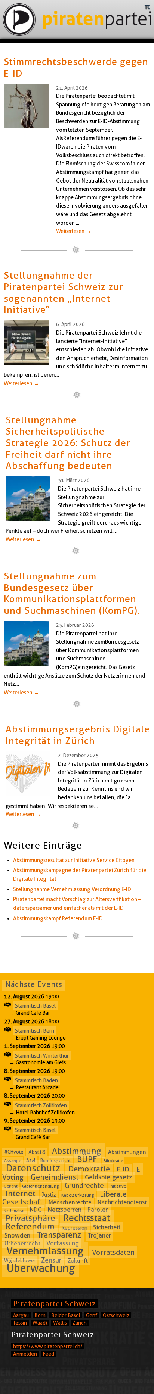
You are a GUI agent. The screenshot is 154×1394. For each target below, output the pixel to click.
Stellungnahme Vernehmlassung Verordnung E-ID (72, 889)
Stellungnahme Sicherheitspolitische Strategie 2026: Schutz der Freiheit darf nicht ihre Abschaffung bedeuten (68, 442)
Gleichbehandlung (40, 1186)
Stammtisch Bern (34, 1031)
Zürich (80, 1323)
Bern (40, 1315)
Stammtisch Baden (36, 1080)
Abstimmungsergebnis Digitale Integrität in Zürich (78, 735)
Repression (74, 1227)
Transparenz (59, 1234)
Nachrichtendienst (122, 1202)
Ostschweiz (116, 1315)
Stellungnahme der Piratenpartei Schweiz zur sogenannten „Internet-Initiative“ (63, 292)
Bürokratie (113, 1160)
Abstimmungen (127, 1152)
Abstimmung (76, 1151)
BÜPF (87, 1159)
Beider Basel (65, 1315)
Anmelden (25, 1354)
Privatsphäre (30, 1218)
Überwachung (41, 1268)
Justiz (49, 1194)
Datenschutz (33, 1168)
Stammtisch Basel (35, 1006)
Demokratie (89, 1168)
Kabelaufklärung (77, 1195)
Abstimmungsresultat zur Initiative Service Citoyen (74, 860)
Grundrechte (84, 1185)
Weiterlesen (73, 231)
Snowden (17, 1235)
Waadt (40, 1323)
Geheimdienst (54, 1177)
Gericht (11, 1186)
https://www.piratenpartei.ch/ (48, 1346)
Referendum (30, 1226)
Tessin (20, 1323)
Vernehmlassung (45, 1250)
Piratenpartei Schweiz (54, 1303)
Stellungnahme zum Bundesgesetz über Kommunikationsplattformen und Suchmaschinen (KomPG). (72, 593)
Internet (21, 1193)
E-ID (123, 1169)
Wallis (60, 1323)
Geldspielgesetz (108, 1177)
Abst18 (37, 1152)
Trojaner (99, 1235)
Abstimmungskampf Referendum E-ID (58, 918)
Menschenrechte (70, 1202)
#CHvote (13, 1152)
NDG (36, 1209)
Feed (48, 1354)
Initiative (118, 1186)
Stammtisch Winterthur (42, 1055)
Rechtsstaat (87, 1217)
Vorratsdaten (113, 1252)
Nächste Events (33, 984)
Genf (91, 1315)
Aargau (21, 1315)
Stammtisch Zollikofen (41, 1105)
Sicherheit (106, 1227)
